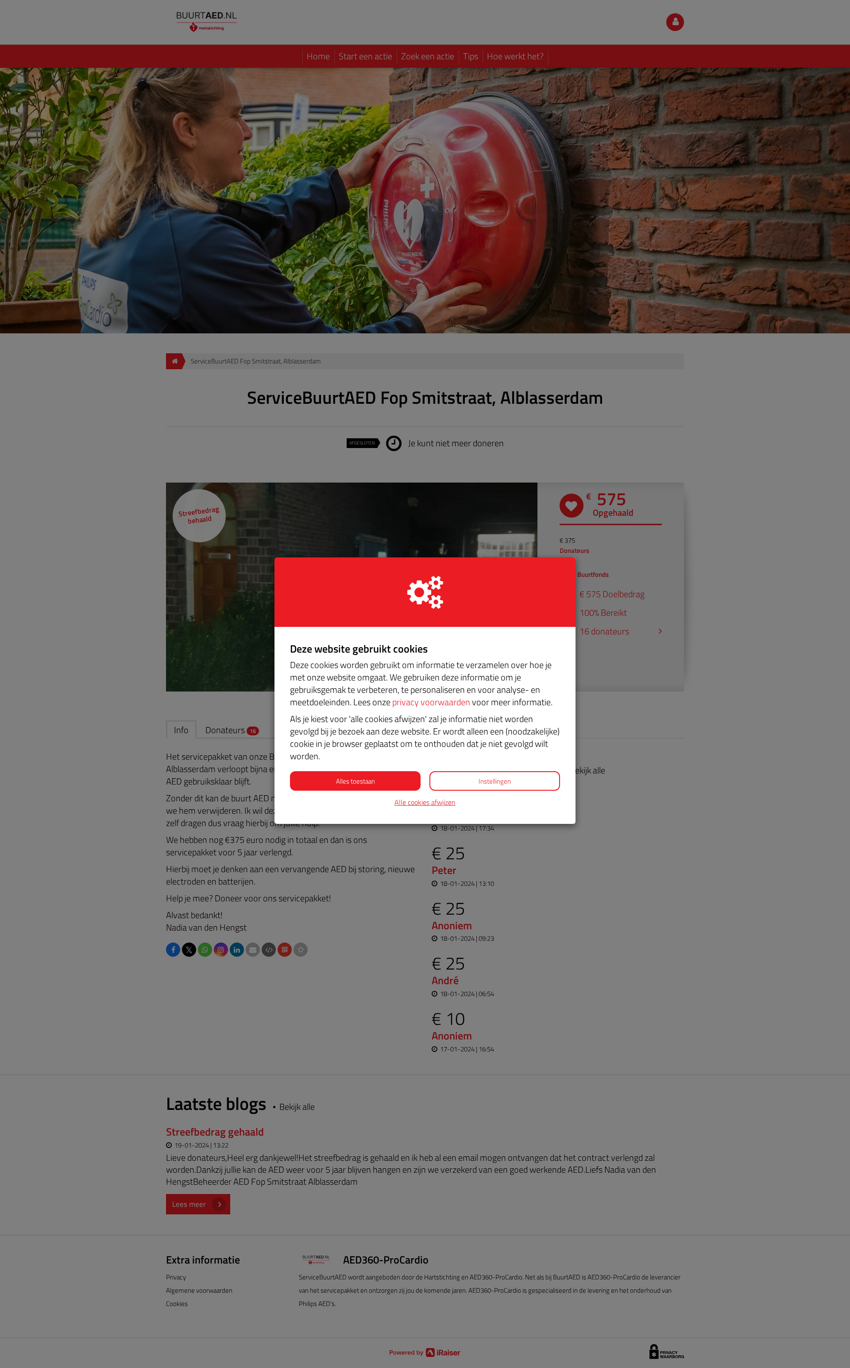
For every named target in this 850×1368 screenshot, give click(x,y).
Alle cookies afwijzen (425, 802)
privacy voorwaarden (431, 702)
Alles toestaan (355, 781)
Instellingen (495, 781)
